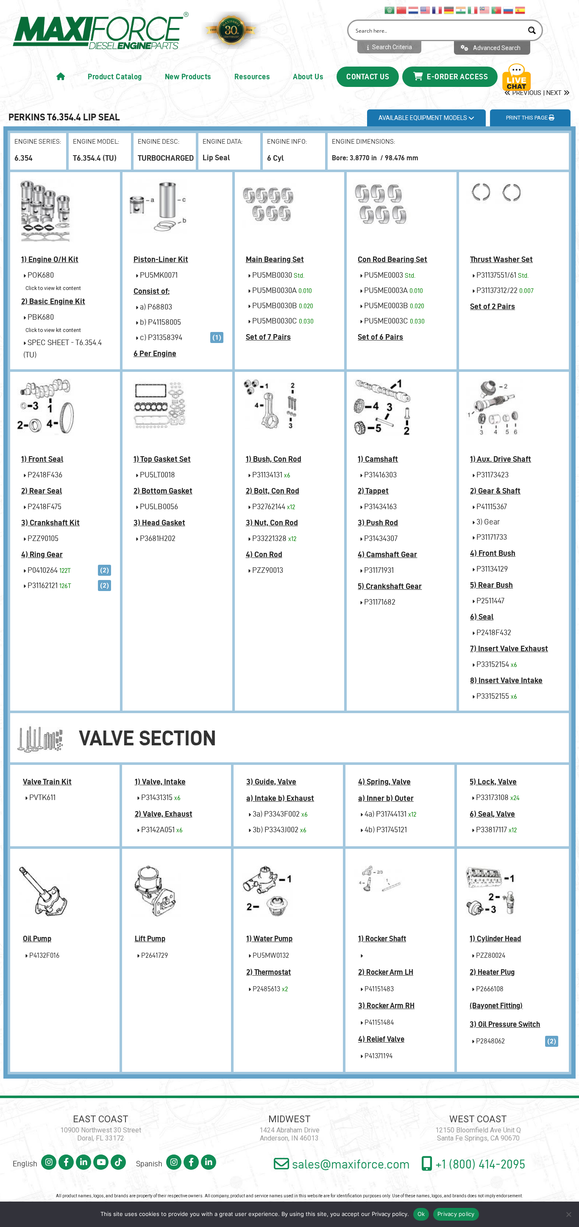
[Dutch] (413, 9)
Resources (252, 77)
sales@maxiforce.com (349, 1164)
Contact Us (367, 77)
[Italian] (473, 9)
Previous (526, 93)
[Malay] (484, 9)
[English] (425, 9)
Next (554, 93)
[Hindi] (461, 9)
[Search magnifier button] (532, 30)
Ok (421, 1213)
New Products (188, 77)
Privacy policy (389, 1213)
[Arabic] (389, 9)
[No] (568, 1214)
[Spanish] (520, 9)
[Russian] (508, 9)
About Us (308, 77)
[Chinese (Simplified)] (401, 9)
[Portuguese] (496, 9)
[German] (449, 9)
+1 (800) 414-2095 (479, 1164)
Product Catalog (115, 77)
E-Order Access (456, 77)
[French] (437, 9)
